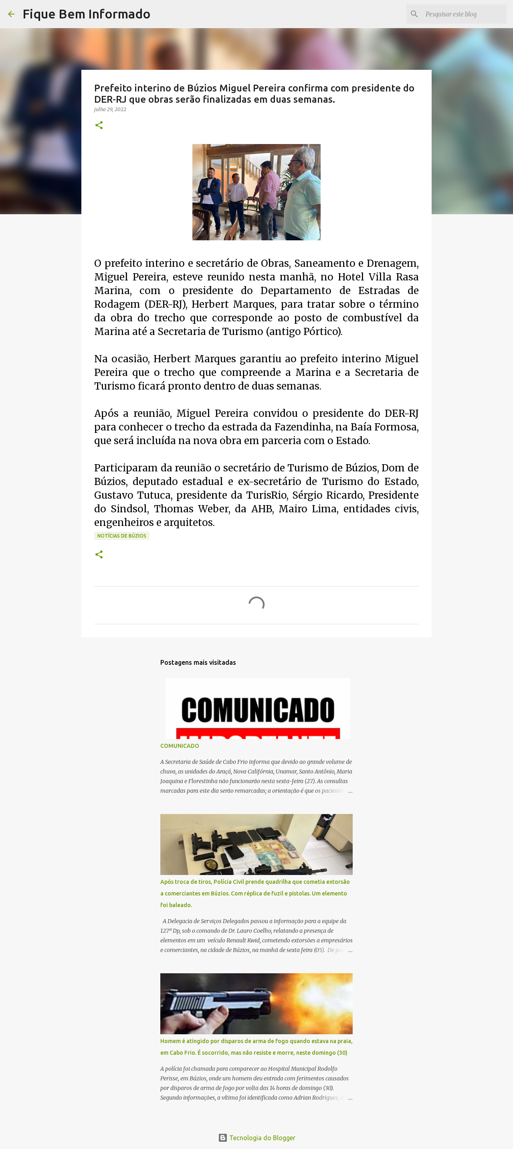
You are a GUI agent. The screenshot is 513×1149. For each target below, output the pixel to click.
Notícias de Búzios (121, 535)
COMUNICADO (179, 746)
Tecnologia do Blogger (261, 1137)
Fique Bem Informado (86, 13)
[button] (99, 125)
